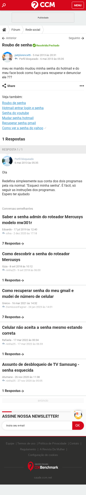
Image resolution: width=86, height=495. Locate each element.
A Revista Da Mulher (52, 449)
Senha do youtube (15, 113)
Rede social (32, 29)
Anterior (11, 38)
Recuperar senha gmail (19, 123)
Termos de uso (26, 443)
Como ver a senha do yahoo (22, 128)
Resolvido (42, 45)
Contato (74, 443)
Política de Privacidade (52, 443)
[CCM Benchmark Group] (43, 467)
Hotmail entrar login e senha (23, 108)
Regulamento (28, 449)
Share (11, 86)
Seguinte (74, 38)
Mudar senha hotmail (18, 118)
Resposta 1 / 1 (12, 149)
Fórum (15, 29)
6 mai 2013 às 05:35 (52, 58)
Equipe (10, 443)
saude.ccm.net (43, 477)
